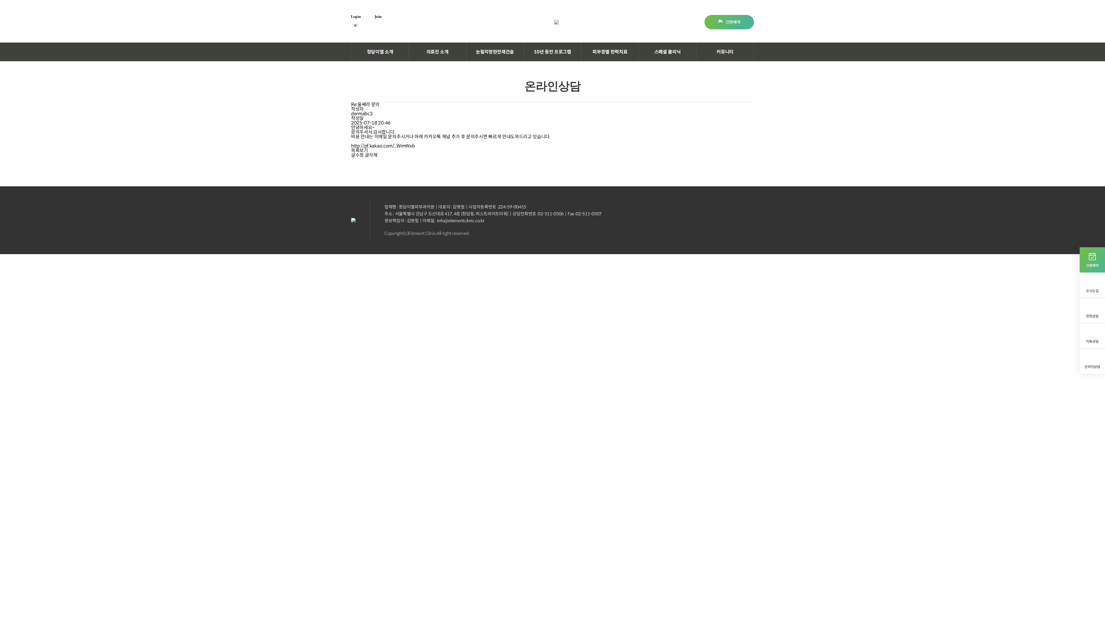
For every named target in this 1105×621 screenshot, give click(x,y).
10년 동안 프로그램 (552, 52)
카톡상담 (1092, 341)
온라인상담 (1092, 367)
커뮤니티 (725, 52)
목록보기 (359, 150)
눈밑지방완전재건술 (495, 52)
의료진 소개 (437, 52)
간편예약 (733, 22)
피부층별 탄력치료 (609, 52)
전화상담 (1092, 316)
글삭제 (371, 155)
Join (378, 17)
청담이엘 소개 (380, 52)
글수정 (357, 155)
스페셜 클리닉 (667, 52)
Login (356, 17)
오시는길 (1092, 291)
